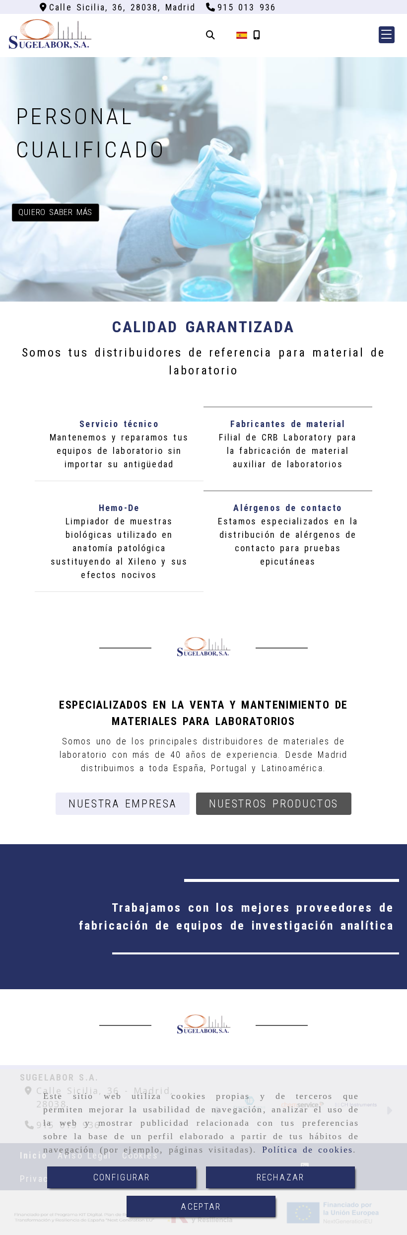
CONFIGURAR (121, 1177)
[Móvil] (257, 35)
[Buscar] (210, 35)
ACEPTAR (201, 1206)
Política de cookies (307, 1150)
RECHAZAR (280, 1177)
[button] (387, 34)
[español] (241, 34)
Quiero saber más (55, 212)
